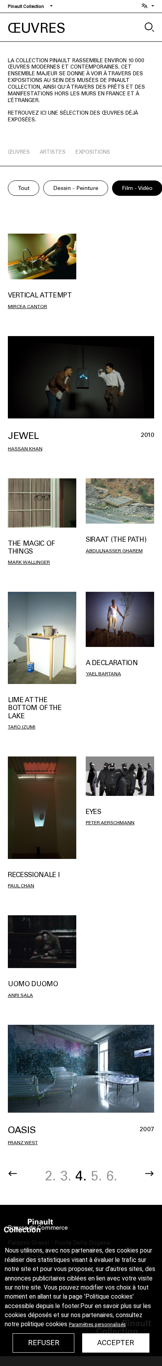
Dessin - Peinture (75, 188)
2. (50, 1176)
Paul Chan (21, 885)
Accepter (115, 1342)
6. (111, 1176)
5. (96, 1176)
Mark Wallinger (29, 562)
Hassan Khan (25, 449)
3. (65, 1176)
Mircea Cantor (27, 306)
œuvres (19, 152)
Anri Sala (20, 995)
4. (81, 1176)
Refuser (43, 1342)
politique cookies (44, 1324)
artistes (53, 152)
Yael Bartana (103, 673)
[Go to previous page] (12, 1173)
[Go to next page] (149, 1173)
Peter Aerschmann (110, 822)
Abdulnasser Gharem (114, 551)
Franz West (23, 1142)
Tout (23, 188)
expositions (92, 152)
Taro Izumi (21, 727)
